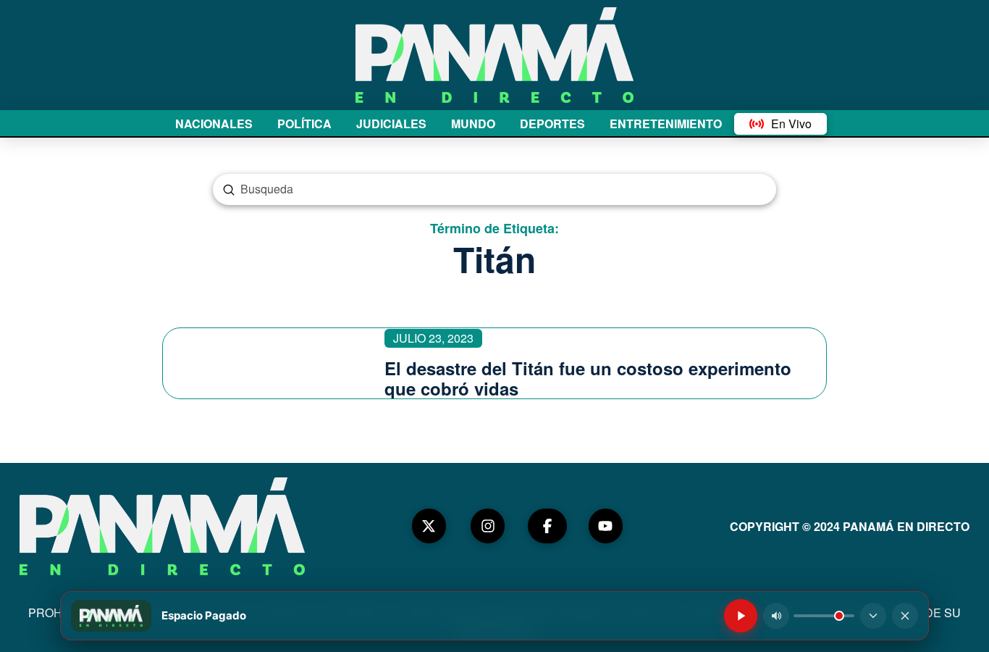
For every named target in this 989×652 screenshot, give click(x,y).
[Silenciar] (776, 616)
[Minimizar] (873, 616)
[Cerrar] (905, 616)
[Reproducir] (740, 615)
